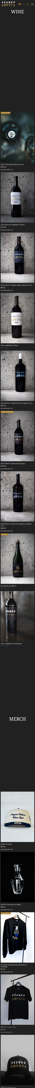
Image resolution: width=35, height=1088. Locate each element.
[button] (28, 4)
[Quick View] (17, 197)
